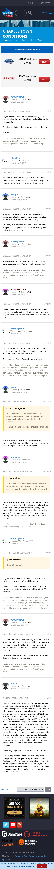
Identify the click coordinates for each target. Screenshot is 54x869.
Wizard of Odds (21, 856)
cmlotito (15, 157)
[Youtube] (13, 825)
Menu (45, 12)
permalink (46, 111)
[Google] (19, 825)
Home (6, 40)
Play (44, 62)
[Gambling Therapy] (28, 842)
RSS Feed (7, 789)
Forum (15, 40)
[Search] (30, 13)
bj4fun (14, 683)
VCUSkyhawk (17, 96)
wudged (14, 194)
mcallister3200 (18, 289)
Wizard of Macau (36, 856)
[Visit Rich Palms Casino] (39, 807)
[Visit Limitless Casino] (14, 807)
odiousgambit (18, 328)
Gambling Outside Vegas (32, 40)
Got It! (41, 866)
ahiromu (15, 456)
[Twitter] (6, 825)
